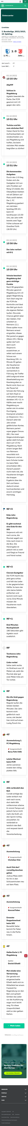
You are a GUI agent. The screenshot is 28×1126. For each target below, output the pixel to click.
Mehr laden (15, 1026)
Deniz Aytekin (17, 41)
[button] (6, 63)
